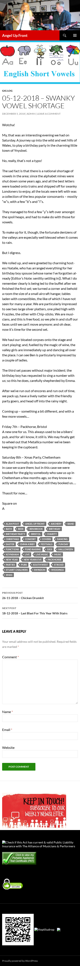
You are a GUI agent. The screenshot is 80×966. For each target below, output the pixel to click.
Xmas (9, 574)
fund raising (33, 549)
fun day (63, 544)
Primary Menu (75, 35)
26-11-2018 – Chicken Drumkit (23, 595)
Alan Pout (12, 523)
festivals (46, 544)
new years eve (33, 559)
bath (9, 528)
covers (46, 539)
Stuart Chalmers (17, 569)
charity (52, 534)
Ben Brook (36, 528)
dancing (62, 539)
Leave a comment (49, 113)
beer (20, 528)
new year (12, 559)
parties (10, 564)
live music (42, 554)
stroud (59, 564)
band (70, 523)
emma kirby (27, 544)
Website (8, 747)
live (27, 554)
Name (7, 712)
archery (56, 523)
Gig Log (7, 90)
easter (10, 544)
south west (40, 564)
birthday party (15, 534)
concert (30, 539)
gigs (49, 549)
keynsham (12, 554)
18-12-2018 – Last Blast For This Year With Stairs (34, 610)
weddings (57, 569)
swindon (39, 569)
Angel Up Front (15, 35)
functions (12, 549)
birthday (54, 528)
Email (7, 730)
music (57, 554)
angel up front (35, 523)
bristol (36, 534)
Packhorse (54, 559)
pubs (24, 564)
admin (31, 113)
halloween (65, 549)
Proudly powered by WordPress (20, 960)
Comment (10, 657)
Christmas (12, 539)
